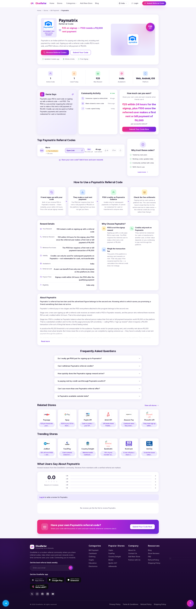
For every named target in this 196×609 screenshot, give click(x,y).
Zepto (110, 550)
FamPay (111, 553)
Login (136, 3)
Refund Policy (153, 560)
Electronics (93, 566)
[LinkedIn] (48, 594)
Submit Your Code (80, 52)
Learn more (142, 172)
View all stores (151, 405)
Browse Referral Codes (56, 52)
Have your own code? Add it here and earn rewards (82, 160)
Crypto (91, 560)
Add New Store (86, 3)
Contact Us (132, 553)
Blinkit (110, 560)
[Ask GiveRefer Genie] (190, 603)
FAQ (149, 557)
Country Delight (114, 557)
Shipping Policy (154, 563)
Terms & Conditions (130, 604)
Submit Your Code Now (139, 129)
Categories (70, 3)
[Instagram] (37, 594)
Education (93, 563)
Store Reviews (153, 553)
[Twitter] (32, 594)
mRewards (112, 566)
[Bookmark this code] (120, 150)
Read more (45, 341)
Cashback (93, 553)
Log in (41, 497)
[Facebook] (42, 594)
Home (52, 3)
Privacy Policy (114, 604)
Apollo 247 (112, 563)
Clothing (92, 557)
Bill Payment (55, 10)
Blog (97, 3)
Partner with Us (134, 560)
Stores (59, 3)
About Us (131, 550)
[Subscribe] (71, 568)
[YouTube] (53, 594)
